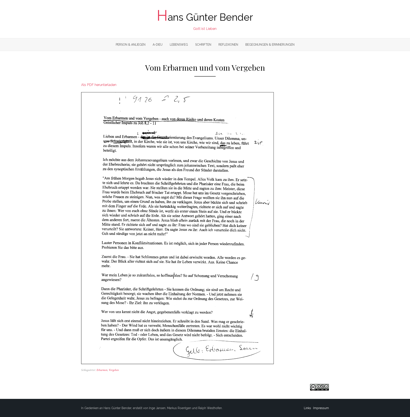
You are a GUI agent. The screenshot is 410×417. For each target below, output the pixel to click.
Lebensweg (179, 44)
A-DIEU (158, 44)
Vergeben (114, 370)
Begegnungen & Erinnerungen (269, 44)
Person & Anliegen (130, 44)
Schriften (203, 44)
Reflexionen (228, 44)
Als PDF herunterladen (98, 85)
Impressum (321, 408)
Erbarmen (102, 370)
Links (307, 408)
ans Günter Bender (205, 17)
